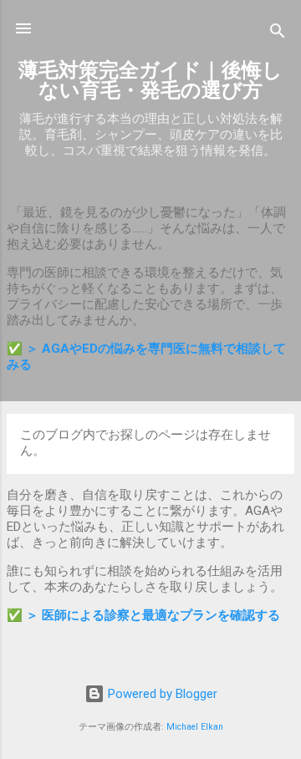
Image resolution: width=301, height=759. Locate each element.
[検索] (278, 33)
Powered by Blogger (161, 693)
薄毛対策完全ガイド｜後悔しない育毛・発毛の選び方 (150, 80)
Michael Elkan (194, 726)
